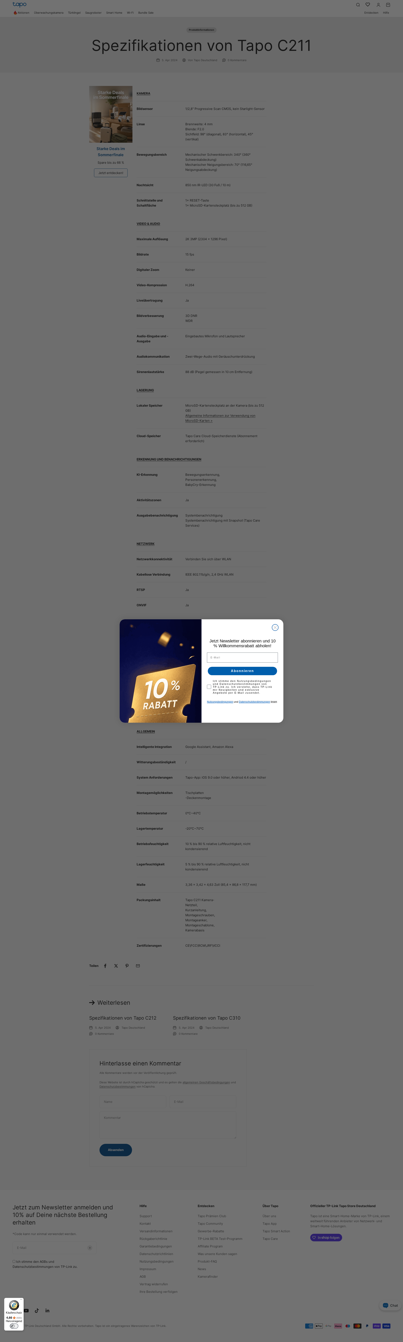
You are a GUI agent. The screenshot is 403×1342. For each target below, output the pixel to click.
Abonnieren (242, 671)
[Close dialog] (275, 627)
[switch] (14, 1326)
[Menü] (21, 1300)
